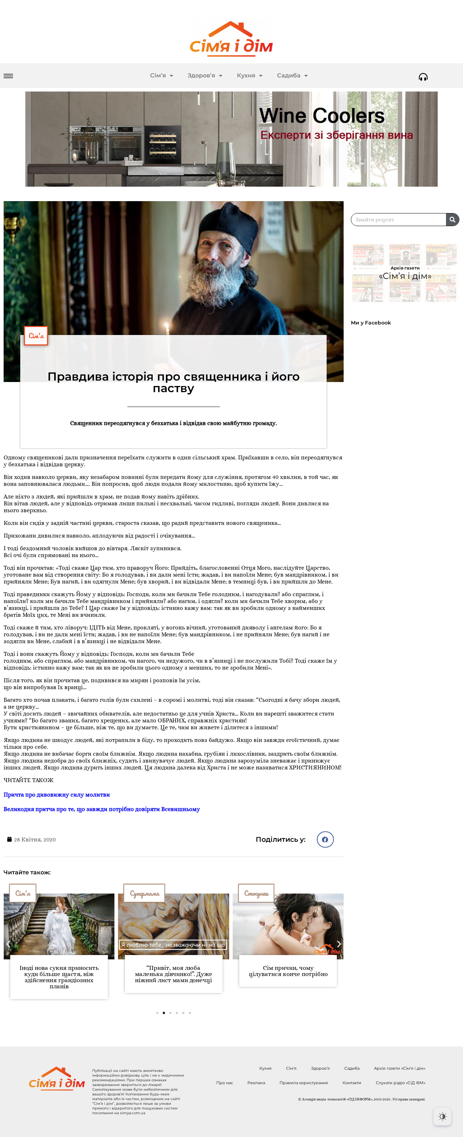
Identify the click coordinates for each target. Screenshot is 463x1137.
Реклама (256, 1082)
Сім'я (36, 336)
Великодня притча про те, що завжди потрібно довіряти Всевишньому (102, 809)
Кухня (246, 75)
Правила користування (304, 1082)
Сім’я (158, 75)
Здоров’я (201, 75)
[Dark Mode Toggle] (442, 1116)
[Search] (452, 219)
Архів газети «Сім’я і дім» (399, 1068)
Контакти (352, 1082)
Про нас (224, 1082)
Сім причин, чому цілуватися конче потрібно (288, 970)
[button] (325, 839)
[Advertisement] (407, 392)
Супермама (144, 893)
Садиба (289, 75)
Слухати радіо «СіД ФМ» (400, 1082)
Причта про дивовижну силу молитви (57, 794)
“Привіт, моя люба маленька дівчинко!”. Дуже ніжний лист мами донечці (173, 974)
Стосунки (256, 893)
